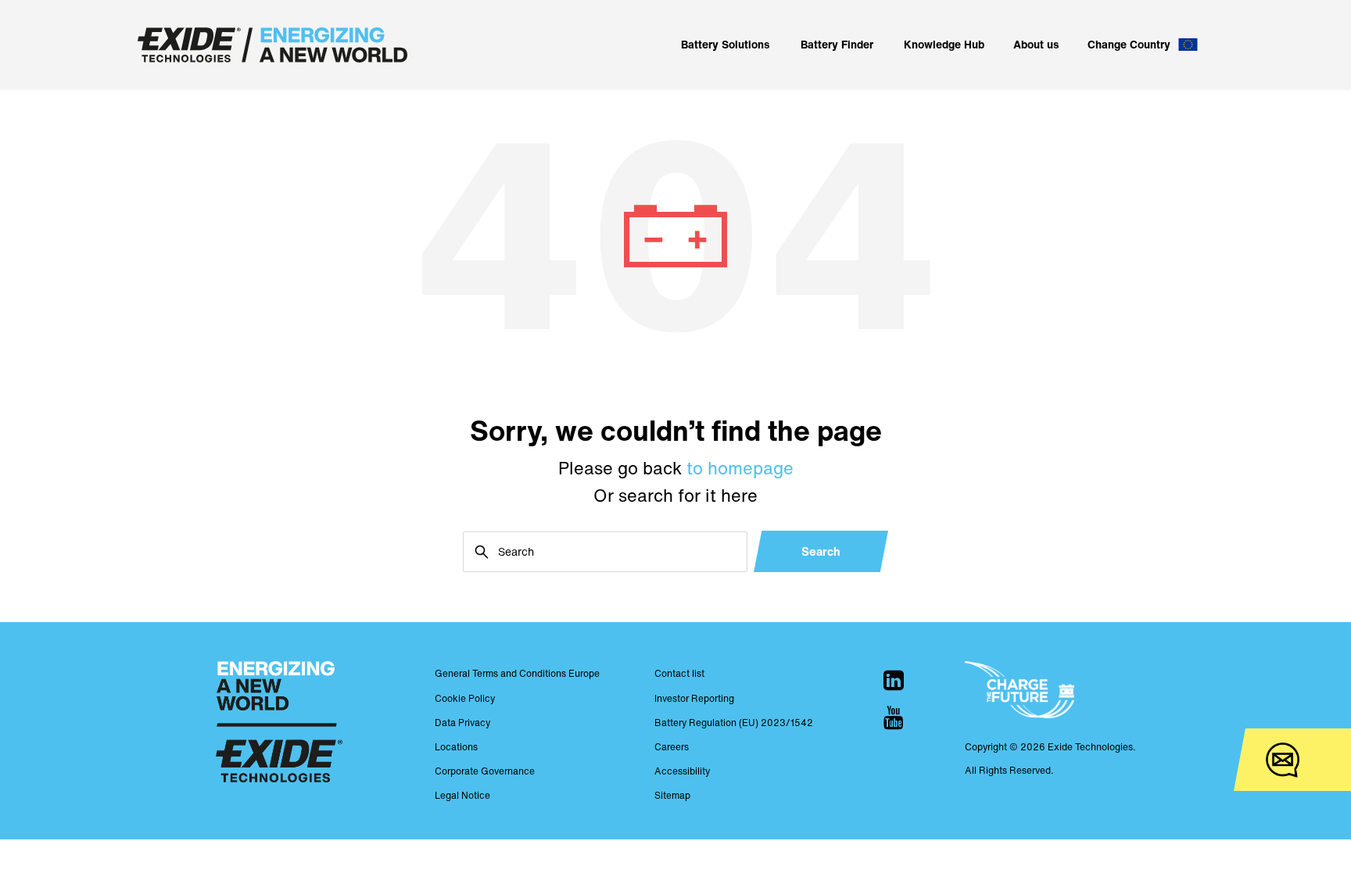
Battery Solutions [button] (725, 44)
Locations (456, 746)
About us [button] (1036, 44)
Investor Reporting (694, 698)
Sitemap (672, 795)
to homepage (740, 468)
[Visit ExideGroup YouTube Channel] (893, 717)
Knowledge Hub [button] (944, 44)
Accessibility (682, 771)
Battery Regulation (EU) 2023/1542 (733, 722)
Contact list (679, 673)
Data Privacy (462, 722)
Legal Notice (462, 795)
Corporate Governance (485, 771)
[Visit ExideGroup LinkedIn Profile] (893, 680)
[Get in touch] (1282, 760)
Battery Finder (837, 44)
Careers (671, 746)
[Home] (272, 45)
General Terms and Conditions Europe (517, 673)
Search (820, 551)
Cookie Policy (465, 698)
